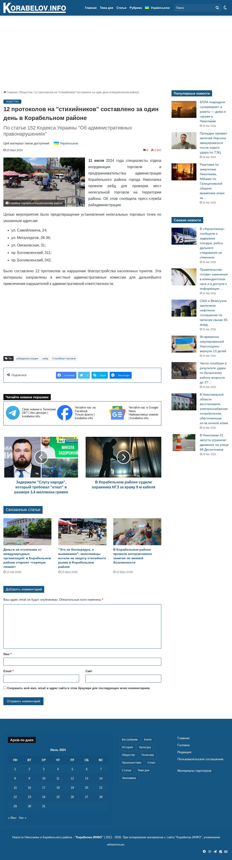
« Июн (12, 817)
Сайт (88, 671)
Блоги (148, 739)
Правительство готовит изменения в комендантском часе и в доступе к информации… (214, 279)
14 (100, 778)
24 (43, 797)
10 (43, 778)
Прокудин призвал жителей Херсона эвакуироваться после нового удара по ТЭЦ (213, 142)
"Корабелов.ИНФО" (89, 837)
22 (15, 797)
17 (43, 787)
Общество (25, 92)
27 (86, 797)
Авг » (22, 817)
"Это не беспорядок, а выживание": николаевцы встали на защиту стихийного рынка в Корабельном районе (82, 558)
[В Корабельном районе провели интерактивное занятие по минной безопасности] (137, 531)
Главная (91, 8)
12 (72, 778)
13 (86, 778)
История (127, 747)
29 (15, 806)
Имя (7, 654)
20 (86, 787)
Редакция (184, 752)
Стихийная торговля (64, 358)
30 (29, 806)
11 (57, 778)
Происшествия (131, 762)
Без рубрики (130, 739)
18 (58, 787)
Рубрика (136, 8)
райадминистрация (27, 358)
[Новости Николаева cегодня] (34, 8)
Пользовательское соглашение (200, 759)
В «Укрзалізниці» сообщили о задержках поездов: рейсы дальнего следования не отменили (212, 243)
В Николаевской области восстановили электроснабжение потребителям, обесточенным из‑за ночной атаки (214, 409)
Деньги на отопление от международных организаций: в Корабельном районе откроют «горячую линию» (27, 558)
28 (100, 797)
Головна (183, 745)
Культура (145, 747)
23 (29, 797)
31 (43, 806)
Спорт (151, 762)
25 (58, 797)
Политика (147, 755)
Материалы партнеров (194, 770)
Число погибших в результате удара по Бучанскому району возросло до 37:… (213, 372)
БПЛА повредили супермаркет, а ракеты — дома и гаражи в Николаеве (213, 111)
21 (100, 787)
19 (72, 787)
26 (72, 797)
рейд (45, 358)
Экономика (129, 778)
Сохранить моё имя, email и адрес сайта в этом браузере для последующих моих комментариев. (78, 688)
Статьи (121, 8)
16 (29, 787)
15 (15, 787)
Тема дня (106, 8)
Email (8, 671)
